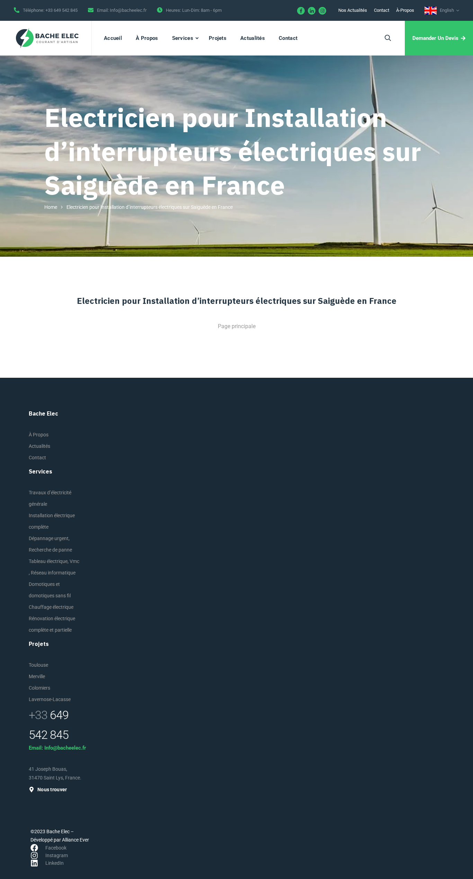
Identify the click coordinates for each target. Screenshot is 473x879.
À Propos (147, 38)
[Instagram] (322, 11)
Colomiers (39, 688)
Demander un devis (435, 38)
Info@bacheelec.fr (128, 10)
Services (182, 38)
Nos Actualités (352, 10)
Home (50, 207)
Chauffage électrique (51, 607)
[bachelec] (48, 38)
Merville (37, 676)
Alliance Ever (75, 840)
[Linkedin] (311, 11)
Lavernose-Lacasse (50, 699)
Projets (217, 38)
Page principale (237, 326)
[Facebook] (301, 11)
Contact (381, 10)
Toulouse (38, 665)
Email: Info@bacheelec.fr (57, 748)
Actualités (252, 38)
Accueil (113, 38)
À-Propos (405, 10)
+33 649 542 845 (61, 10)
